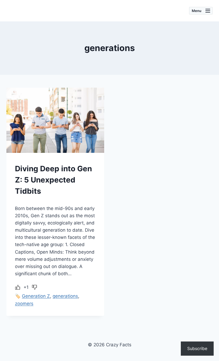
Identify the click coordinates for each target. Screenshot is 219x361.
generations (65, 296)
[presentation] (55, 120)
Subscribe (197, 348)
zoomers (24, 303)
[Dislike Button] (34, 287)
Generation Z (36, 296)
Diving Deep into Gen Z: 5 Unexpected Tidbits (53, 180)
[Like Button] (17, 287)
